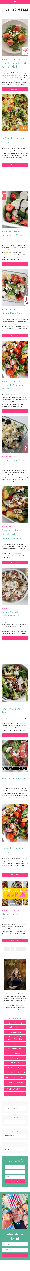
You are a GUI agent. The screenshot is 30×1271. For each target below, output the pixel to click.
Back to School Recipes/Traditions (15, 1038)
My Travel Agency (15, 1022)
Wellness (15, 1058)
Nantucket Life (15, 1032)
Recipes (15, 1145)
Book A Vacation (15, 1027)
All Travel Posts (15, 1053)
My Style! (15, 1063)
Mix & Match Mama (15, 10)
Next (22, 949)
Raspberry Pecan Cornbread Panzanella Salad (12, 534)
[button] (15, 2)
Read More (15, 89)
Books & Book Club (15, 1089)
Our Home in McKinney (15, 1077)
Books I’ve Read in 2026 (15, 1094)
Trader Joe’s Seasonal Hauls (15, 1083)
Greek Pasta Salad (13, 313)
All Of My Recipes (7, 59)
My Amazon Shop (15, 1068)
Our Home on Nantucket (15, 1072)
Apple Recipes (15, 1044)
